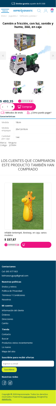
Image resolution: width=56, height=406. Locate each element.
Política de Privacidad (12, 290)
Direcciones (7, 319)
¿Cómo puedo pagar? (41, 112)
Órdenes (6, 314)
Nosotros (6, 299)
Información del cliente (13, 310)
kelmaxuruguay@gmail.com (15, 275)
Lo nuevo (6, 347)
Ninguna (12, 142)
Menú (5, 10)
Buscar (39, 10)
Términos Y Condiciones (13, 295)
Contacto (6, 334)
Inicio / (4, 15)
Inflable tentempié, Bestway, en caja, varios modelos (25, 234)
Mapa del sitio (8, 351)
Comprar (27, 106)
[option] (18, 87)
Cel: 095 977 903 (10, 271)
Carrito (5, 323)
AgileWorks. (7, 399)
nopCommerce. (29, 397)
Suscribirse (9, 369)
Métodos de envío (14, 112)
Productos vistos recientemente (17, 342)
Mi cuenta (45, 10)
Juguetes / (13, 15)
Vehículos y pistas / (28, 15)
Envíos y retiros (9, 286)
